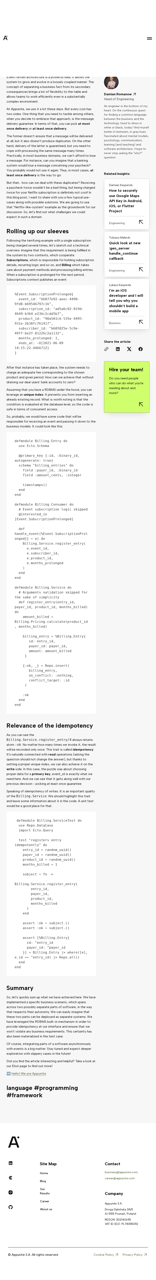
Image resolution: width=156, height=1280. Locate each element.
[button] (149, 38)
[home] (15, 38)
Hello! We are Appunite (28, 1073)
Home (44, 1173)
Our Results (45, 1191)
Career (44, 1201)
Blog (43, 1181)
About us (46, 1209)
